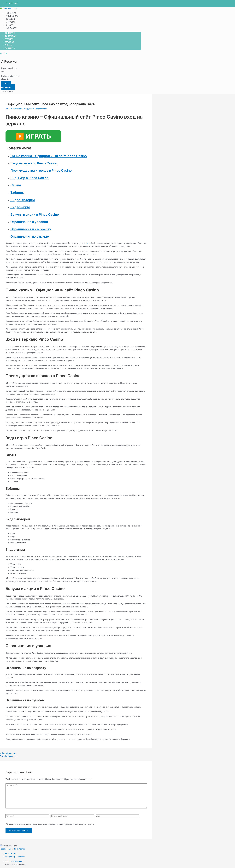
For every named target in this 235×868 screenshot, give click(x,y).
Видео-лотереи (22, 200)
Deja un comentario (14, 109)
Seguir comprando (6, 85)
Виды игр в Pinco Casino (29, 178)
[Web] (117, 816)
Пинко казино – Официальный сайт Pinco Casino (48, 156)
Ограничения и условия (29, 222)
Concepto (11, 13)
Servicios (10, 22)
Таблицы (17, 192)
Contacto (11, 28)
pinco (88, 243)
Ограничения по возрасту (30, 229)
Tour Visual (12, 16)
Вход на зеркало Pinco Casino (33, 163)
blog (26, 109)
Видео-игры (20, 207)
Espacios (10, 19)
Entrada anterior (8, 753)
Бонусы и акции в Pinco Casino (34, 214)
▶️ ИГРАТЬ (33, 136)
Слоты (15, 185)
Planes (9, 25)
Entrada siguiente (8, 756)
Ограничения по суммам (29, 236)
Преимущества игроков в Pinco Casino (41, 170)
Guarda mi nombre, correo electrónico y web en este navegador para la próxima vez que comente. (51, 824)
